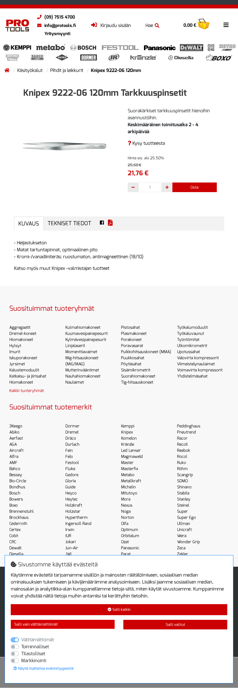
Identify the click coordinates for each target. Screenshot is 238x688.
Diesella (16, 554)
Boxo (13, 505)
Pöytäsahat (131, 364)
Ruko (181, 462)
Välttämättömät (37, 640)
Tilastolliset (33, 654)
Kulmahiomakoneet (82, 327)
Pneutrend (186, 432)
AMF (13, 462)
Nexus (126, 505)
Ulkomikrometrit (192, 345)
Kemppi (127, 426)
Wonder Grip (188, 542)
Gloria (70, 481)
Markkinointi (33, 661)
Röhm (182, 469)
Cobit (13, 536)
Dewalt (15, 548)
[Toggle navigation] (226, 25)
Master (127, 462)
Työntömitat (188, 339)
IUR (68, 536)
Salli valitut (175, 624)
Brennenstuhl (21, 511)
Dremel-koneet (22, 333)
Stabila (183, 493)
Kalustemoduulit (24, 370)
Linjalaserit (75, 345)
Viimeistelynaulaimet (196, 364)
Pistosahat (130, 327)
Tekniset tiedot (69, 223)
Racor (182, 438)
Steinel (183, 505)
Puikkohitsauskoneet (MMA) (146, 352)
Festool (72, 462)
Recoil (182, 444)
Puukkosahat (132, 358)
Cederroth (18, 523)
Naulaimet (74, 382)
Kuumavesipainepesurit (86, 333)
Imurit (14, 352)
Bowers (16, 499)
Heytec (71, 499)
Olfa (124, 523)
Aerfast (16, 438)
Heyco (71, 493)
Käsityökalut (30, 70)
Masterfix (129, 469)
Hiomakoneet (21, 339)
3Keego (15, 426)
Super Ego (186, 517)
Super (182, 511)
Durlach (72, 444)
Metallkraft (131, 481)
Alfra (13, 456)
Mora (125, 499)
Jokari (70, 542)
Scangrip (185, 475)
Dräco (70, 438)
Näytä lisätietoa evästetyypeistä (45, 668)
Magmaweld (132, 456)
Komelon (129, 438)
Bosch (14, 493)
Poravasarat (132, 345)
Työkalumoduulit (192, 327)
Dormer (72, 426)
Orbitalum (130, 536)
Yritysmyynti (57, 34)
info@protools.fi (60, 25)
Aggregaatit (19, 327)
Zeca (181, 548)
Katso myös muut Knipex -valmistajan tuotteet (61, 268)
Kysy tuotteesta (148, 143)
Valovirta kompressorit (198, 358)
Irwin (69, 529)
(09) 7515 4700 (59, 17)
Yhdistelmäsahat (192, 376)
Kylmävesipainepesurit (85, 339)
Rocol (182, 456)
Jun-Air (71, 548)
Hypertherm (76, 517)
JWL (69, 554)
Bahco (14, 469)
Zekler (182, 554)
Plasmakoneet (134, 333)
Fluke (70, 469)
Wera (181, 536)
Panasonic (130, 548)
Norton (127, 517)
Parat (126, 554)
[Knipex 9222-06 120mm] (64, 146)
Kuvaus (28, 223)
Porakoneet (131, 339)
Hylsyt (15, 345)
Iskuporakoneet (23, 358)
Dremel (72, 432)
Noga (126, 511)
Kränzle (127, 444)
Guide (70, 487)
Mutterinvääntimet (82, 370)
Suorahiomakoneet (138, 376)
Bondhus (17, 487)
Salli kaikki (121, 609)
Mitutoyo (129, 493)
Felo (69, 456)
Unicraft (184, 529)
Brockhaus (18, 517)
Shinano (184, 487)
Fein (69, 450)
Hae (149, 25)
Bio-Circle (17, 481)
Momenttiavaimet (81, 352)
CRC (12, 542)
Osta (194, 187)
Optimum (129, 529)
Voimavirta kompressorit (200, 370)
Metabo (127, 475)
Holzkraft (73, 505)
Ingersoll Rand (78, 523)
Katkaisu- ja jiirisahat (27, 376)
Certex (15, 529)
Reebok (183, 450)
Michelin (128, 487)
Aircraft (16, 450)
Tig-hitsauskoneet (137, 382)
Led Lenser (131, 450)
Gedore (71, 475)
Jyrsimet (17, 364)
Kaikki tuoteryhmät (26, 390)
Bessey (15, 475)
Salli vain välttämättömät (36, 624)
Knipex (127, 432)
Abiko (14, 432)
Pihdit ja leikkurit (67, 70)
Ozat (125, 542)
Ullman (183, 523)
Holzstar (72, 511)
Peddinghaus (188, 426)
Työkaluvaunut (190, 333)
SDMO (182, 481)
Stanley (183, 499)
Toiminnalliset (35, 647)
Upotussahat (188, 352)
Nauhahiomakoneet (82, 376)
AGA (13, 444)
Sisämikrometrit (135, 370)
